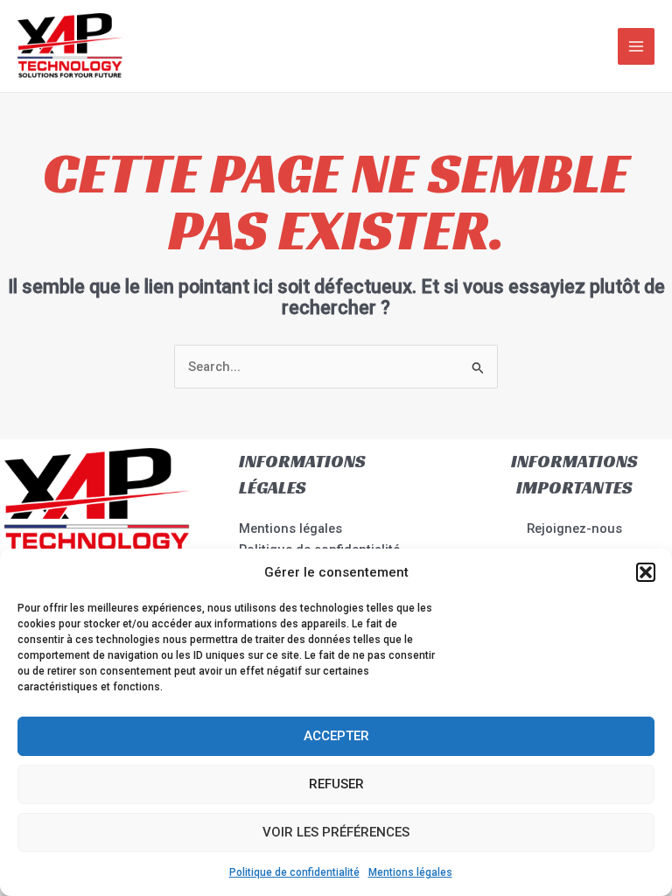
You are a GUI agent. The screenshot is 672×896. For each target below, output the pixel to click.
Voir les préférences (336, 832)
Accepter (336, 736)
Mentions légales (410, 872)
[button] (645, 572)
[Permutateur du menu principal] (636, 46)
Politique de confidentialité (294, 872)
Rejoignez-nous (574, 528)
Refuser (336, 784)
